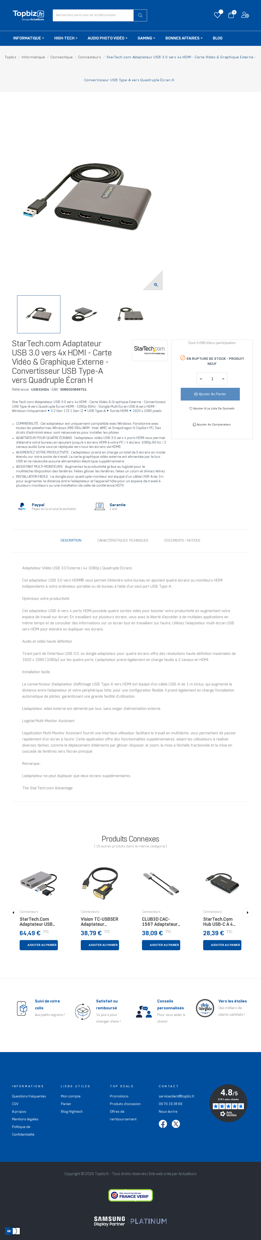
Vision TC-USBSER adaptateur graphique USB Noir (99, 923)
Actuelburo (187, 1174)
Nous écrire (168, 1111)
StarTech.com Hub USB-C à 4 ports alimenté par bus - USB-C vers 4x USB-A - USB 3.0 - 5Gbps (219, 923)
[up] (201, 379)
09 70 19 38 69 (170, 1104)
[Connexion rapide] (245, 16)
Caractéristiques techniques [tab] (122, 540)
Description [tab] (71, 540)
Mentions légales (25, 1119)
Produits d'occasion (125, 1104)
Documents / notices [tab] (182, 540)
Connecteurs (29, 912)
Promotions (119, 1096)
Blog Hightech (72, 1111)
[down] (223, 379)
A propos (19, 1111)
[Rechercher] (140, 15)
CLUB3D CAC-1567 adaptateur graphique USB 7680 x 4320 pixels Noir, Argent (160, 923)
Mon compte (71, 1096)
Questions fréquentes (29, 1096)
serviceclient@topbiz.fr (177, 1096)
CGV (15, 1104)
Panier (66, 1104)
